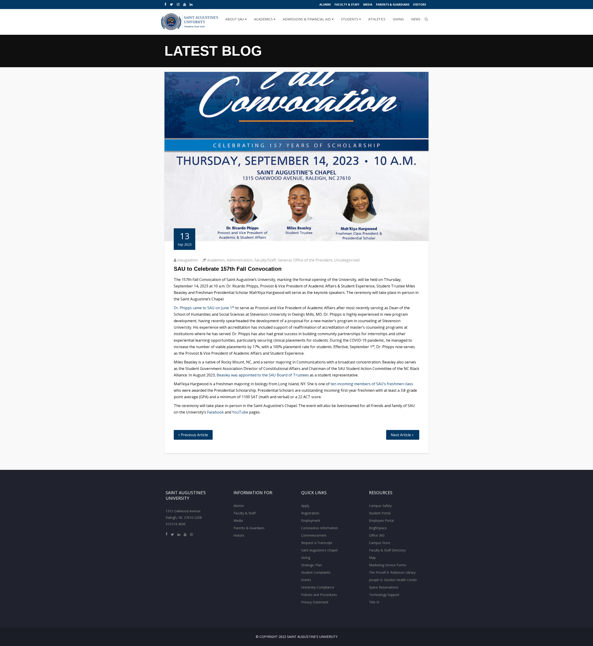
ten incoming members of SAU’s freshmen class (372, 383)
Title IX (374, 602)
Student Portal (380, 513)
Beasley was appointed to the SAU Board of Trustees (263, 375)
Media (367, 4)
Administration (239, 260)
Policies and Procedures (319, 594)
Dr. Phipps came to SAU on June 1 (204, 307)
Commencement (313, 535)
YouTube (240, 412)
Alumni (325, 4)
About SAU (235, 19)
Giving (398, 19)
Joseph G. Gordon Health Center (393, 580)
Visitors (419, 4)
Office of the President (312, 260)
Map (372, 557)
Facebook (215, 412)
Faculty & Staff (347, 4)
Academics (264, 19)
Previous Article (194, 434)
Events (306, 580)
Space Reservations (383, 587)
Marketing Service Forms (387, 565)
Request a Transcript (316, 543)
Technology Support (384, 594)
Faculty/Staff (265, 260)
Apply (305, 505)
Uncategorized (347, 260)
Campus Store (379, 543)
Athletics (376, 19)
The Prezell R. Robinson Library (392, 572)
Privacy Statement (314, 602)
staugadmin (187, 260)
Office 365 (377, 535)
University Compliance (317, 587)
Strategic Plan (311, 565)
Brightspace (378, 528)
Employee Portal (381, 520)
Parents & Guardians (392, 4)
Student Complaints (316, 572)
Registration (310, 513)
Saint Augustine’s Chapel (319, 550)
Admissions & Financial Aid (307, 19)
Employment (310, 520)
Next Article (401, 434)
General (284, 260)
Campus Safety (380, 505)
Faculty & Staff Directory (387, 550)
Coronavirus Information (319, 528)
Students (350, 19)
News (415, 19)
